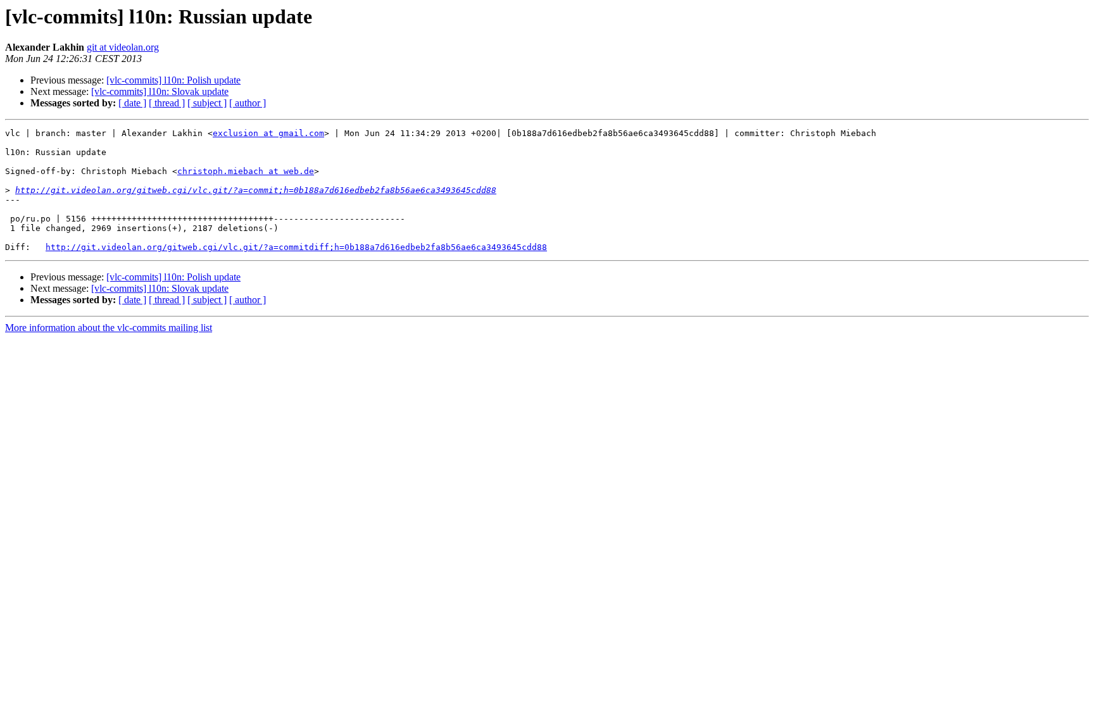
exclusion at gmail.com (268, 133)
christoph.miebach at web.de (245, 171)
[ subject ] (207, 102)
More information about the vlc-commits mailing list (108, 327)
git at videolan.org (123, 47)
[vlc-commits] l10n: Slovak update (160, 91)
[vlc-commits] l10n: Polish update (173, 80)
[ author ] (247, 102)
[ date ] (132, 102)
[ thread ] (167, 102)
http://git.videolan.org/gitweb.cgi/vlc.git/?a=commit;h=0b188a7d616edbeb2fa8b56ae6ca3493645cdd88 (255, 190)
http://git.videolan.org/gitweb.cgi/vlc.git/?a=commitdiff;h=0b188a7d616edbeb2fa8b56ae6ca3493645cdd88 (296, 247)
